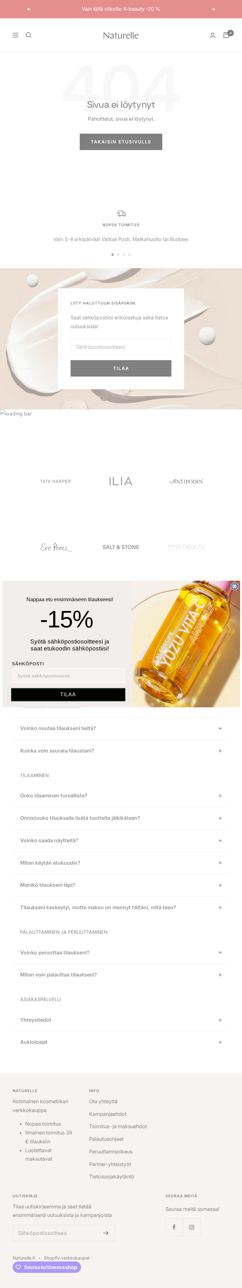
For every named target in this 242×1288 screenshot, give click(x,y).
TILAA (68, 694)
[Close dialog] (234, 586)
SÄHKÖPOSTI (28, 663)
